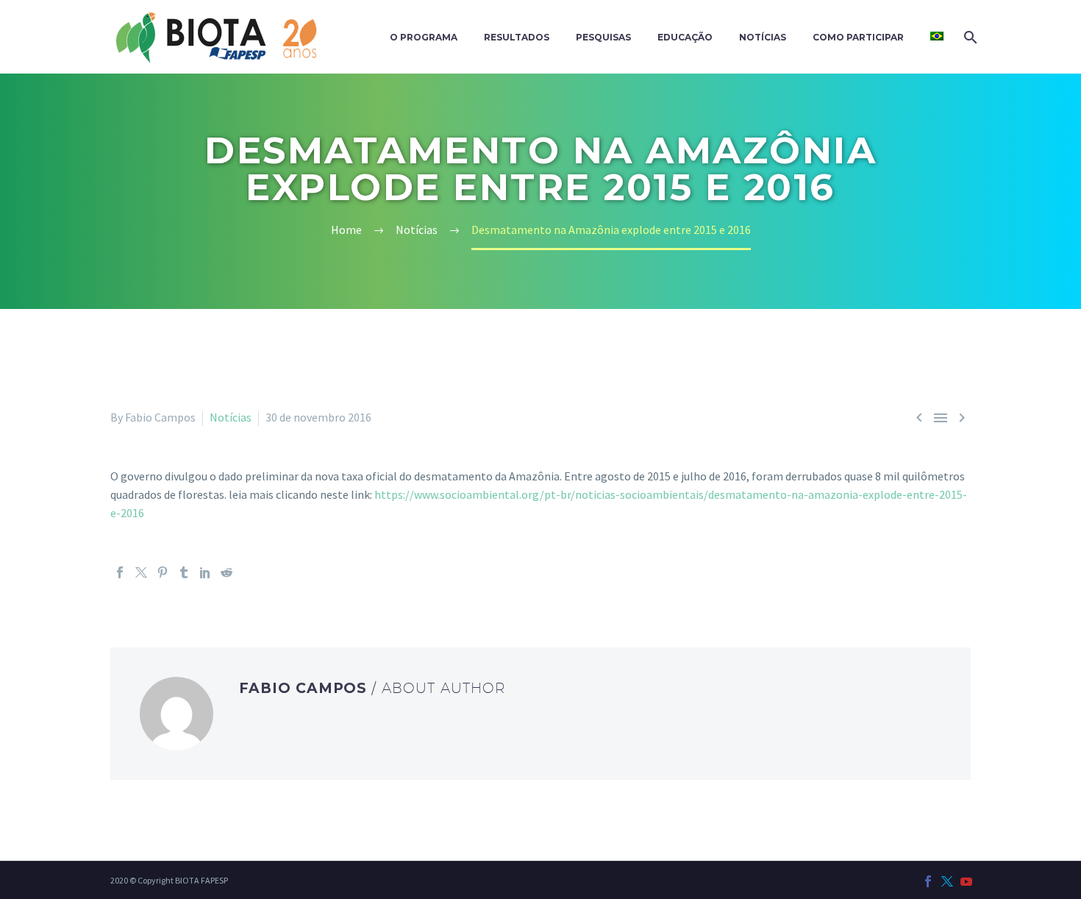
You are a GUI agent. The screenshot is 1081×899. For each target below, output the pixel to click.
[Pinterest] (162, 572)
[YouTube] (966, 881)
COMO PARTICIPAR (858, 37)
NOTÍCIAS (762, 37)
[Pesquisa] (969, 37)
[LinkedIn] (205, 572)
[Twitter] (141, 572)
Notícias (230, 417)
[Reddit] (226, 572)
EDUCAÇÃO (685, 37)
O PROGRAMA (423, 37)
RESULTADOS (516, 37)
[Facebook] (120, 572)
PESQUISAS (603, 37)
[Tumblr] (184, 572)
